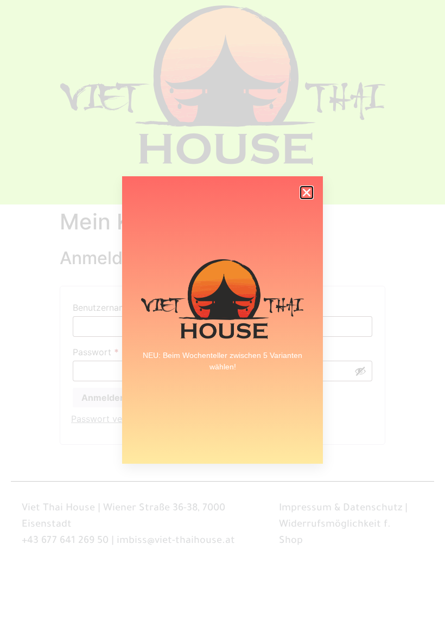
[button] (306, 192)
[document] (222, 320)
